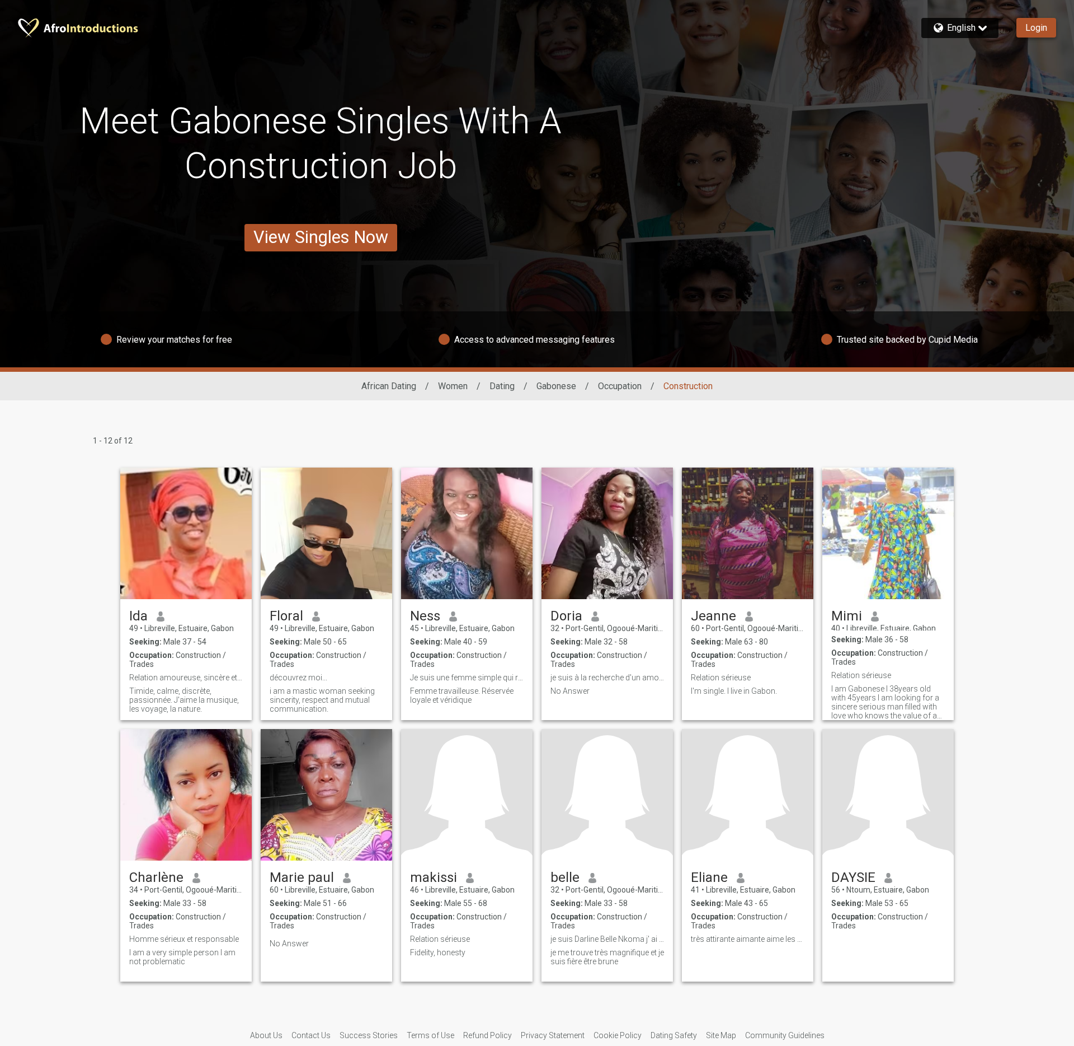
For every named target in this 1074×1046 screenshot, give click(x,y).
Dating (502, 386)
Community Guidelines (785, 1035)
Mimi (846, 616)
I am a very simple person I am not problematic (182, 957)
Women (453, 386)
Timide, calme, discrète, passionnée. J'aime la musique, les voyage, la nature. (184, 700)
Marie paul (302, 877)
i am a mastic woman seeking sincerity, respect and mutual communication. (322, 700)
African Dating (388, 386)
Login (1036, 27)
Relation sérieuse (721, 677)
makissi (433, 877)
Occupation (620, 386)
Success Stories (369, 1035)
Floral (286, 616)
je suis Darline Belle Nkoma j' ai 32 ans (607, 939)
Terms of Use (430, 1035)
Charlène (156, 877)
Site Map (721, 1035)
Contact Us (311, 1035)
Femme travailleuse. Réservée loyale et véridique (462, 695)
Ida (138, 616)
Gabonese (556, 386)
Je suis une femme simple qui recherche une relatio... (467, 677)
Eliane (709, 877)
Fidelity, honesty (437, 952)
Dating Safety (674, 1035)
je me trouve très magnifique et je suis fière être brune (607, 957)
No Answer (570, 691)
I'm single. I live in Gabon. (734, 691)
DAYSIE (853, 877)
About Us (266, 1035)
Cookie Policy (617, 1035)
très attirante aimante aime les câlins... (747, 939)
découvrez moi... (298, 677)
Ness (425, 616)
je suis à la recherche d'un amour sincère (607, 677)
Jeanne (713, 616)
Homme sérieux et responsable (184, 939)
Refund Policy (487, 1035)
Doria (566, 616)
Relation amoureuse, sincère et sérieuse (186, 677)
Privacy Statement (553, 1035)
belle (565, 877)
